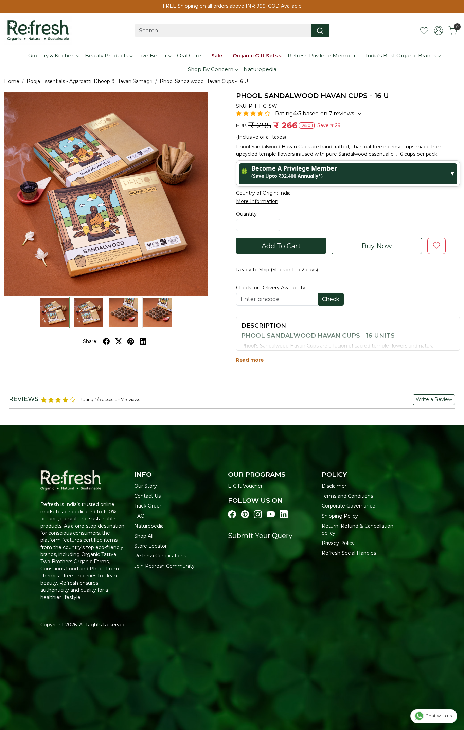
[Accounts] (438, 30)
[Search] (320, 30)
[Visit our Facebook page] (232, 514)
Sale (216, 55)
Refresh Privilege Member (322, 55)
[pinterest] (131, 341)
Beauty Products (106, 55)
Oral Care (189, 55)
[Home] (38, 30)
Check (330, 299)
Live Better (152, 55)
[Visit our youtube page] (271, 514)
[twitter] (118, 341)
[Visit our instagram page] (258, 514)
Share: (90, 341)
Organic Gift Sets (255, 55)
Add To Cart (281, 246)
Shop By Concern (210, 69)
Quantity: (247, 214)
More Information (257, 201)
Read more (250, 360)
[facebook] (106, 341)
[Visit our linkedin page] (284, 514)
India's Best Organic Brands (401, 55)
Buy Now (376, 246)
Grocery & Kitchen (51, 55)
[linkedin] (143, 341)
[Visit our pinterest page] (245, 514)
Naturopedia (260, 69)
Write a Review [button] (434, 399)
